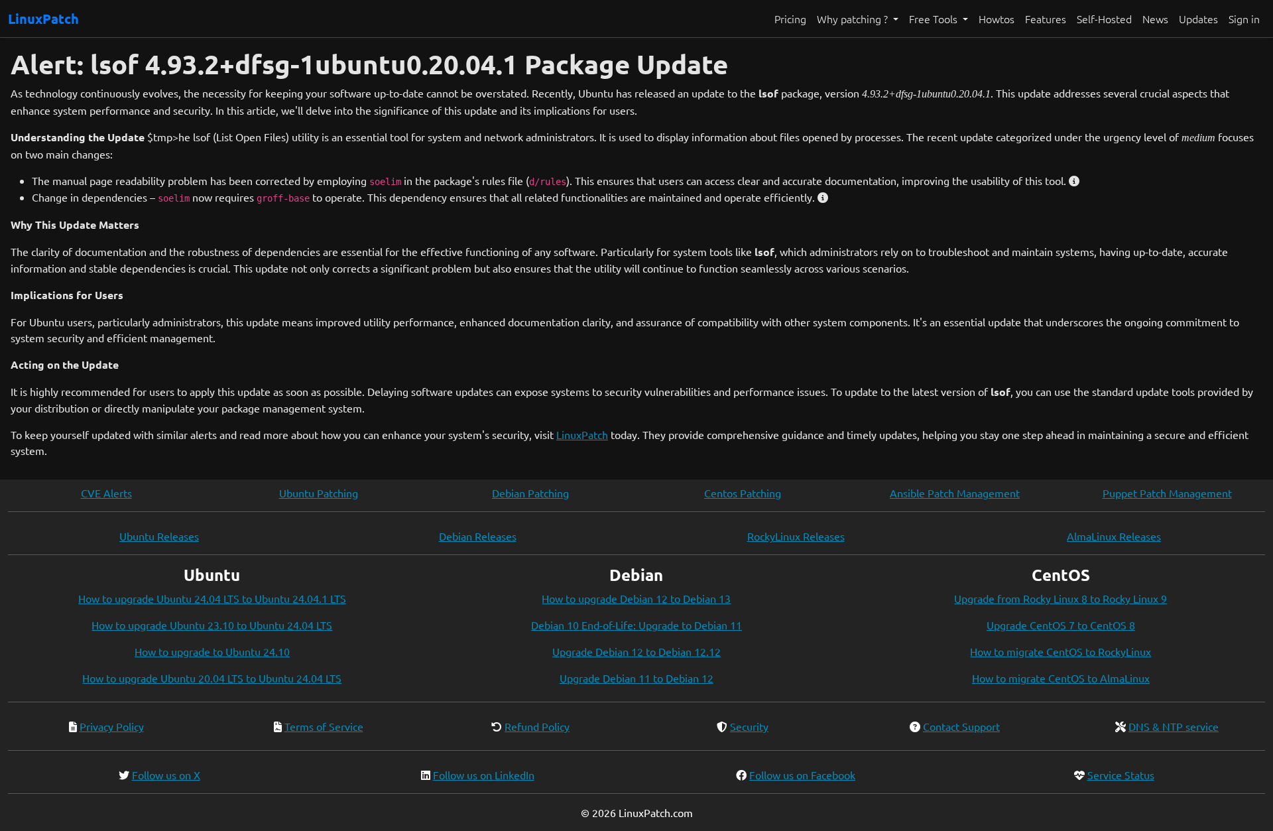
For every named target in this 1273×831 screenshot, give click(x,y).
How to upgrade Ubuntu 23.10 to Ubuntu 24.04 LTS (211, 624)
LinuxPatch (43, 18)
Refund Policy (537, 726)
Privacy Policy (112, 726)
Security (749, 726)
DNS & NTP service (1173, 726)
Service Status (1120, 774)
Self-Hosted (1104, 18)
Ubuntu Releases (159, 536)
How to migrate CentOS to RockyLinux (1060, 651)
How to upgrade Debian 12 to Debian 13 (636, 598)
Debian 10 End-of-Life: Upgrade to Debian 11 (636, 624)
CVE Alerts (106, 492)
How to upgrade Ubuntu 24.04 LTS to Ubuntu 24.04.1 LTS (212, 598)
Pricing (790, 18)
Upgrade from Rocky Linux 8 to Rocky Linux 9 (1060, 598)
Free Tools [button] (934, 18)
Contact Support (961, 726)
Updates (1198, 18)
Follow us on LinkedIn (483, 774)
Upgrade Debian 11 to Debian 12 (636, 677)
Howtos (996, 18)
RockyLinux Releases (796, 536)
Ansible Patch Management (955, 492)
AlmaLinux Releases (1114, 536)
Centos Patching (742, 492)
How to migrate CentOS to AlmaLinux (1061, 677)
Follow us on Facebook (802, 774)
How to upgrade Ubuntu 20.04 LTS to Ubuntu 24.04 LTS (211, 677)
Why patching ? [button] (853, 18)
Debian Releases (477, 536)
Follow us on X (166, 774)
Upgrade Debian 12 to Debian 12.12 (636, 651)
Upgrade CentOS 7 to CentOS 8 (1061, 624)
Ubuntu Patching (318, 492)
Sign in (1244, 18)
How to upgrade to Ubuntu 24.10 (212, 651)
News (1155, 18)
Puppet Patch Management (1167, 492)
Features (1045, 18)
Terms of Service (323, 726)
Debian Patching (530, 492)
